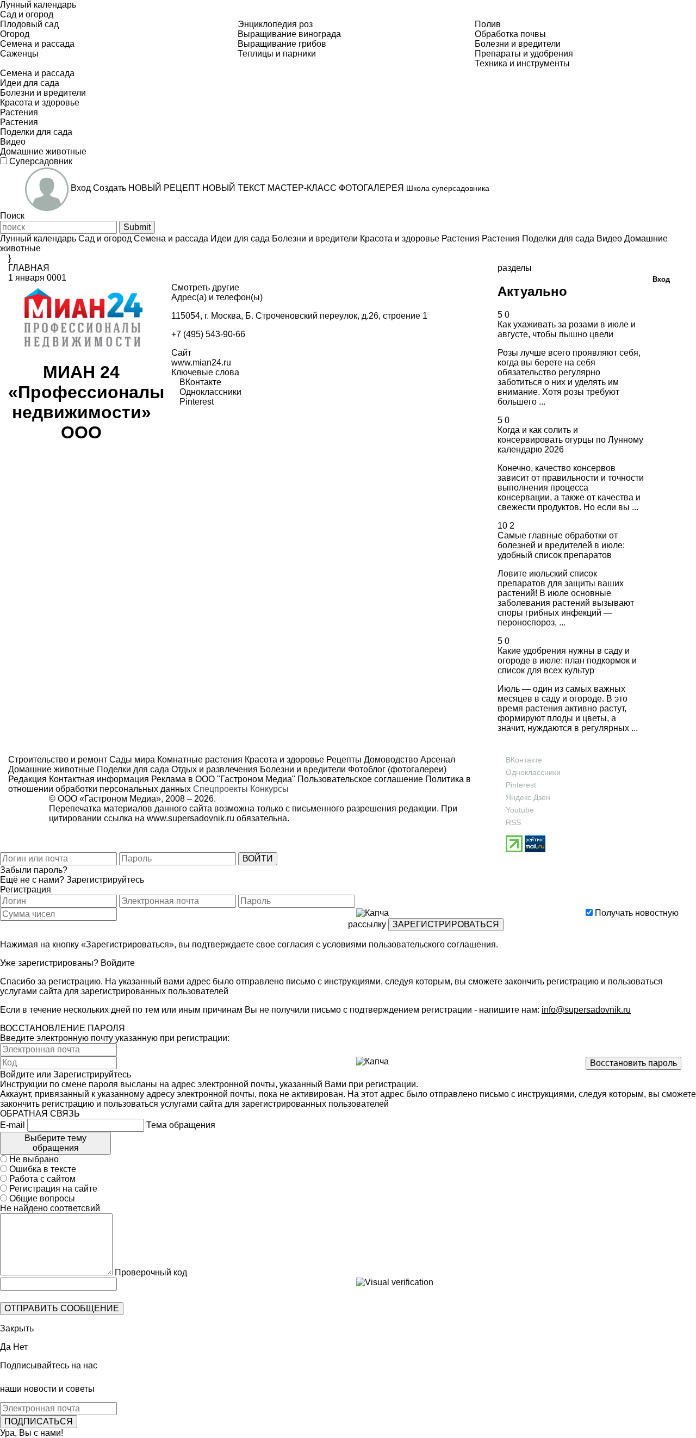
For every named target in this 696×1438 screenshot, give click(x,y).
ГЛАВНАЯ (28, 267)
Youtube (520, 809)
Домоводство (390, 759)
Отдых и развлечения (213, 769)
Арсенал (436, 759)
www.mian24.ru (201, 362)
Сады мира (131, 759)
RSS (513, 822)
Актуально (532, 291)
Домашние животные (51, 769)
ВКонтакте (524, 759)
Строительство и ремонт (57, 759)
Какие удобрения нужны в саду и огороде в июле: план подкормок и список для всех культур (567, 660)
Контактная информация (99, 779)
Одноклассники (533, 772)
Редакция (27, 779)
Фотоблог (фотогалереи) (396, 769)
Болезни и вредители (302, 769)
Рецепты (343, 759)
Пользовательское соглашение (360, 779)
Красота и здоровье (283, 759)
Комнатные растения (199, 759)
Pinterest (521, 784)
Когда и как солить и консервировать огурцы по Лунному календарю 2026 (570, 439)
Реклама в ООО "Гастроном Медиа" (223, 779)
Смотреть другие (205, 287)
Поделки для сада (132, 769)
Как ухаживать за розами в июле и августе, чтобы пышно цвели (567, 329)
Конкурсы (269, 789)
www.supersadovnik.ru (190, 818)
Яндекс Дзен (528, 797)
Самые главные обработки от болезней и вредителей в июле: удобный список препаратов (561, 545)
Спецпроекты (220, 789)
